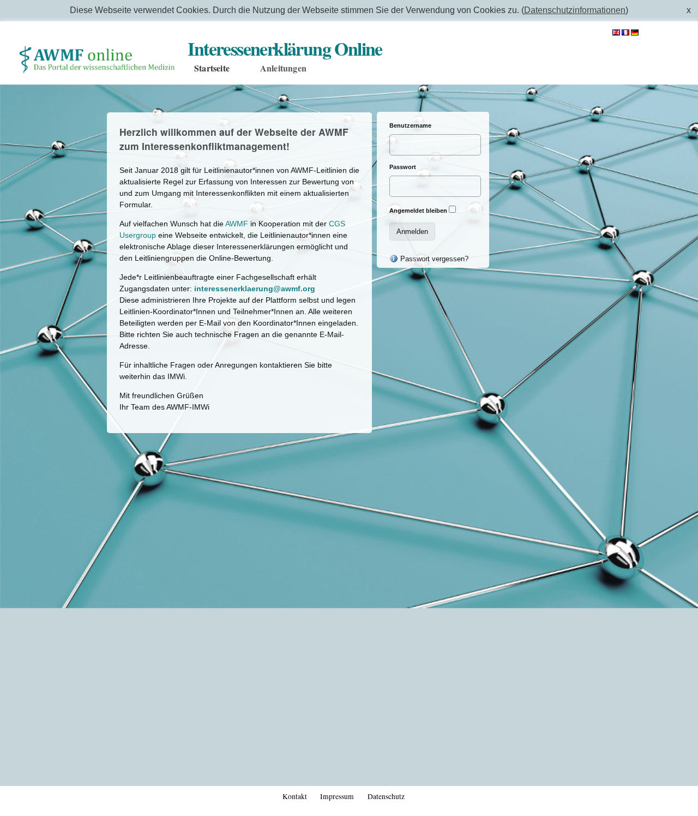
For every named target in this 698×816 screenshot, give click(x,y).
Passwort (402, 167)
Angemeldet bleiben (418, 210)
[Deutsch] (635, 30)
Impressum (337, 796)
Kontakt (294, 796)
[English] (617, 30)
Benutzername (410, 125)
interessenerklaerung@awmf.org (254, 288)
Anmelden (666, 31)
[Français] (626, 30)
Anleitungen (283, 68)
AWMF (236, 223)
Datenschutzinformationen (574, 10)
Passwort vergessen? (433, 259)
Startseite (212, 68)
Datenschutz (386, 796)
